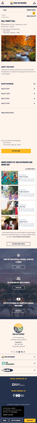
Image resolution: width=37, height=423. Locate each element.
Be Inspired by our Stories (18, 283)
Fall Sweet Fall (8, 21)
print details (30, 16)
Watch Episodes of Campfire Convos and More (18, 304)
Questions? (18, 342)
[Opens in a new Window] (18, 384)
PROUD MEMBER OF (18, 391)
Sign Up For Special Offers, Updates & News (18, 261)
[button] (19, 31)
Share (4, 420)
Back (5, 10)
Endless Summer (24, 192)
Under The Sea (23, 177)
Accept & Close (8, 415)
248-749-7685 (18, 344)
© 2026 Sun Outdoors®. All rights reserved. (18, 404)
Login (34, 3)
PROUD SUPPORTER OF (18, 379)
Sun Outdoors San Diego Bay (27, 181)
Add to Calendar (15, 420)
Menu (2, 3)
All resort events (30, 169)
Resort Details (31, 10)
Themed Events (22, 175)
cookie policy (14, 411)
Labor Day (22, 207)
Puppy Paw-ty (23, 222)
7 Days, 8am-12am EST (18, 346)
